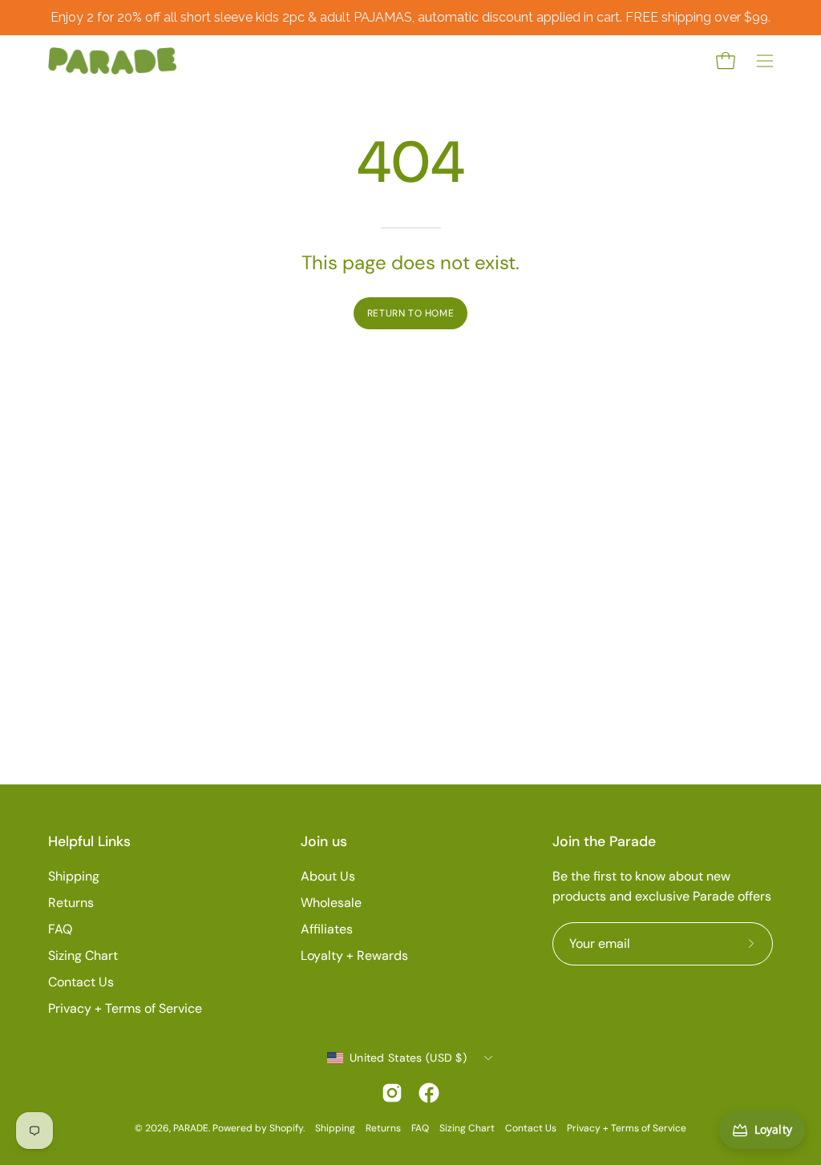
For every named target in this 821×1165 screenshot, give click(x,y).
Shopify (286, 1128)
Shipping (73, 876)
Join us (324, 841)
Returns (71, 902)
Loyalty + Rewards (354, 955)
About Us (328, 876)
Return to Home (410, 313)
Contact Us (81, 982)
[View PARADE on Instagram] (392, 1093)
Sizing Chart (83, 955)
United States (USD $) (408, 1057)
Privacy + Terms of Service (125, 1008)
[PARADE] (112, 61)
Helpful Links (89, 841)
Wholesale (331, 902)
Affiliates (327, 929)
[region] (410, 17)
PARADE (190, 1128)
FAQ (60, 929)
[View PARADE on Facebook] (429, 1093)
